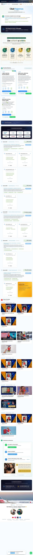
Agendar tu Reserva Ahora (25, 470)
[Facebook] (20, 517)
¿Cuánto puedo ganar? (27, 519)
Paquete (4, 519)
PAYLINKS (17, 519)
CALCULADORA (9, 519)
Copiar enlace (6, 93)
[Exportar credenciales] (27, 4)
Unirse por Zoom (6, 91)
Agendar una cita (12, 447)
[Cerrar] (24, 551)
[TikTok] (17, 517)
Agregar (11, 165)
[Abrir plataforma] (15, 153)
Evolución (13, 519)
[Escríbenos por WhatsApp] (31, 553)
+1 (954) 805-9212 (12, 454)
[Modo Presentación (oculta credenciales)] (26, 4)
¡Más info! (28, 144)
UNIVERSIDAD (21, 519)
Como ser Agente (15, 4)
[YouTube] (13, 517)
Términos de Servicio (16, 520)
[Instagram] (15, 517)
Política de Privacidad (22, 520)
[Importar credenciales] (29, 4)
